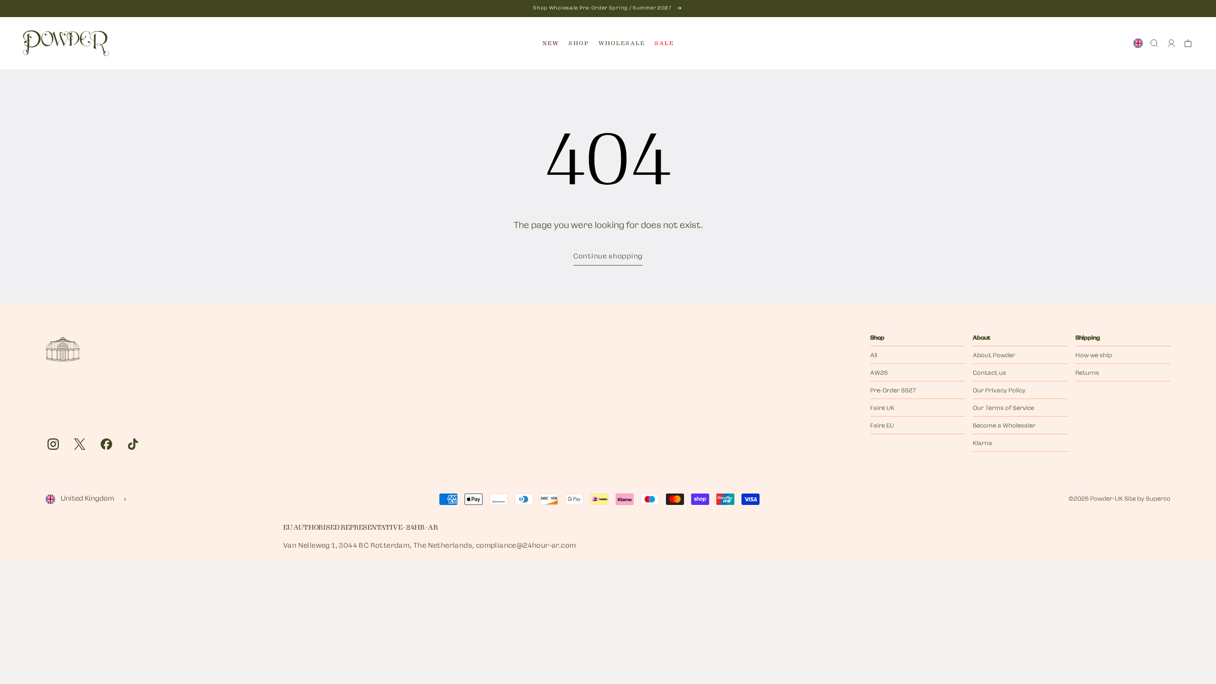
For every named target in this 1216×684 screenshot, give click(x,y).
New (550, 43)
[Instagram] (53, 444)
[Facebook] (106, 444)
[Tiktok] (133, 444)
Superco (1158, 499)
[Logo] (66, 43)
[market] (1138, 43)
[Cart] (1188, 43)
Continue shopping (608, 256)
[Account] (1171, 43)
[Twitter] (80, 444)
